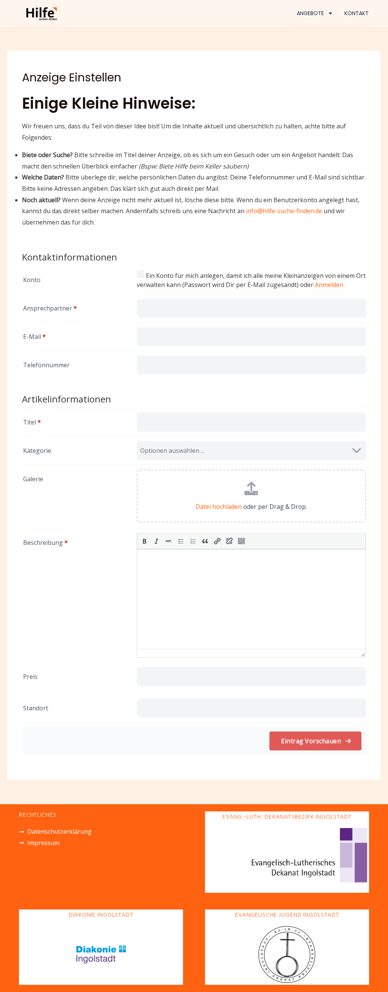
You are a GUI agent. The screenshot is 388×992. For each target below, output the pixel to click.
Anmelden (329, 285)
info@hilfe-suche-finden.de (284, 211)
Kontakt (356, 13)
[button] (144, 541)
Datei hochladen (219, 506)
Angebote (310, 13)
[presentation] (144, 541)
